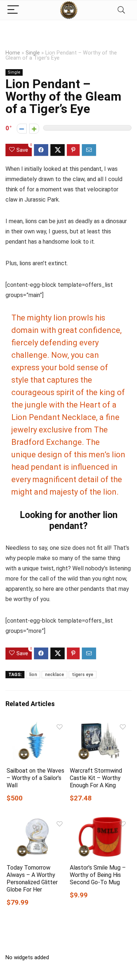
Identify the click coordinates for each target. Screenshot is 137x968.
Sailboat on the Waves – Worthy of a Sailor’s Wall (35, 778)
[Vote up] (34, 129)
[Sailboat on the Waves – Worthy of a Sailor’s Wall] (37, 725)
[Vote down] (22, 129)
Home (12, 53)
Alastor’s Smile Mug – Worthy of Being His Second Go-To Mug (98, 875)
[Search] (121, 10)
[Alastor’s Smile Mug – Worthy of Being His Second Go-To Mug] (100, 821)
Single (33, 53)
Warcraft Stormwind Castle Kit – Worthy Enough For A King (96, 778)
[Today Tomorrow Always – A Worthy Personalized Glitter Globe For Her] (37, 821)
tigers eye (82, 674)
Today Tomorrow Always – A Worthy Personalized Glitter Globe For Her (32, 878)
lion (33, 674)
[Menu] (13, 10)
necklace (54, 674)
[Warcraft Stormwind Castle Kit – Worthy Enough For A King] (100, 725)
